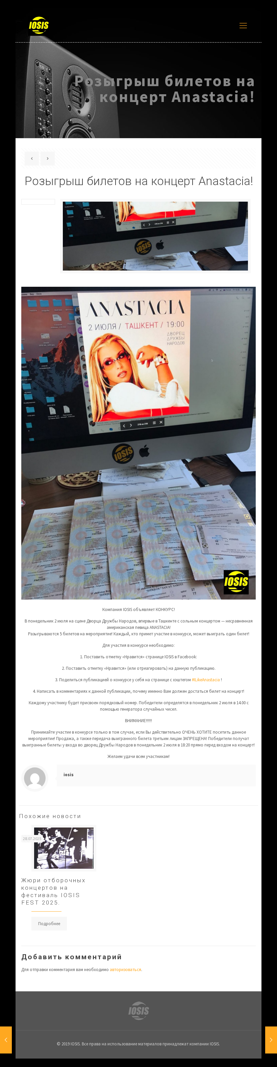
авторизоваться (125, 969)
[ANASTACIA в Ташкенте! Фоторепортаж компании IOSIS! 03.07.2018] (271, 1039)
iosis (69, 775)
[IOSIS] (38, 25)
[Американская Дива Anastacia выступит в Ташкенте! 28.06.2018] (6, 1039)
